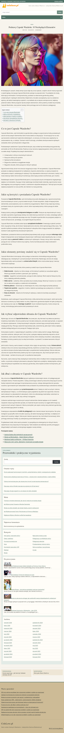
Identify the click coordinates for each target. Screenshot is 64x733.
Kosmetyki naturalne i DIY (11, 547)
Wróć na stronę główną (56, 728)
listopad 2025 (8, 643)
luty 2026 (6, 634)
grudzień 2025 (8, 640)
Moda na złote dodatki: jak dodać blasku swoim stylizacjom (21, 508)
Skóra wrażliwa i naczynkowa (41, 547)
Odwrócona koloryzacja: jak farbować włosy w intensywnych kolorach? (22, 702)
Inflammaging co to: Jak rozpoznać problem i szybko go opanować (21, 715)
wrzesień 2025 (8, 645)
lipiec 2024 (36, 631)
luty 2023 (35, 648)
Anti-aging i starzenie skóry (12, 536)
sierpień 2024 (37, 628)
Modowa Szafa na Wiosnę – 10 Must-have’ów (19, 439)
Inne (5, 544)
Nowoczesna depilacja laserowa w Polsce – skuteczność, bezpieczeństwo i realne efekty (30, 477)
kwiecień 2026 (8, 628)
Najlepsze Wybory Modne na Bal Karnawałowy (17, 515)
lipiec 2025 (7, 648)
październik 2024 (38, 623)
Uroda (34, 550)
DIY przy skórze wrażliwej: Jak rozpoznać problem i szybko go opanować (22, 692)
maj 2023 (35, 645)
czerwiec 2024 (37, 634)
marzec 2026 (7, 631)
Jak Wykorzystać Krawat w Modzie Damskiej (17, 504)
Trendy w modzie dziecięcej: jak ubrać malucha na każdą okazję (22, 500)
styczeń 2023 (36, 651)
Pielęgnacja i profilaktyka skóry (42, 538)
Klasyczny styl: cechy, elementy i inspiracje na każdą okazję (23, 442)
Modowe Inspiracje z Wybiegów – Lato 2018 (24, 610)
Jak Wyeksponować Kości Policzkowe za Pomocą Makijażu (21, 511)
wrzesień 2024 (37, 625)
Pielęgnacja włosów (38, 541)
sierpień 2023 (37, 643)
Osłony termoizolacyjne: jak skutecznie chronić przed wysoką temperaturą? (26, 481)
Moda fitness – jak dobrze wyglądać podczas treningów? (27, 589)
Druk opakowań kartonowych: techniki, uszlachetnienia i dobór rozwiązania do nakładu (30, 472)
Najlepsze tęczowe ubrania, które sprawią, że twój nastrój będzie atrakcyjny (23, 712)
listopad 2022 (37, 657)
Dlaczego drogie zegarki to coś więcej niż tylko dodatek (20, 491)
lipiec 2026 (7, 625)
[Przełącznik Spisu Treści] (21, 110)
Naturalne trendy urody (40, 536)
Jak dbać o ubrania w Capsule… (12, 120)
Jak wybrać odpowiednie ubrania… (13, 118)
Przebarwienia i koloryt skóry (41, 544)
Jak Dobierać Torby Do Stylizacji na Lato (22, 575)
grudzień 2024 (8, 654)
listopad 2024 (8, 657)
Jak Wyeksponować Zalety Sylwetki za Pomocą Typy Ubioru (28, 566)
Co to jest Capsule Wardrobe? (11, 112)
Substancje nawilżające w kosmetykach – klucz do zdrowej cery (19, 707)
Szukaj (59, 12)
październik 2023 (38, 640)
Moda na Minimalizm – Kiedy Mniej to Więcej (18, 437)
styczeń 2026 (8, 637)
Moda (32, 24)
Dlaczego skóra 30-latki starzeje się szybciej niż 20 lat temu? (21, 486)
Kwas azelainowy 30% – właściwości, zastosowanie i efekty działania (21, 700)
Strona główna (58, 1)
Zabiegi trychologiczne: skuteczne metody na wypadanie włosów (20, 695)
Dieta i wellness (8, 538)
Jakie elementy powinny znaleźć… (12, 116)
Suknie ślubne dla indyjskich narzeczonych (18, 435)
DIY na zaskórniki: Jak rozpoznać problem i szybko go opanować (20, 710)
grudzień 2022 (37, 654)
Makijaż (6, 550)
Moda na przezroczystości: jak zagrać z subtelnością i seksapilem (20, 697)
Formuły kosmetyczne (10, 541)
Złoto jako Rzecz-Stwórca (41, 672)
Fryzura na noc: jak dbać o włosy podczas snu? (15, 705)
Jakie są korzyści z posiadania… (12, 114)
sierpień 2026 (8, 623)
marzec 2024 (36, 637)
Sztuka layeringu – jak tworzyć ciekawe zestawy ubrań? (13, 673)
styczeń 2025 (8, 651)
